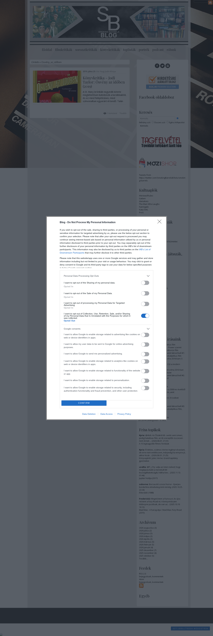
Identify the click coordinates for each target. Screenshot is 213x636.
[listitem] (106, 276)
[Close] (160, 222)
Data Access (106, 414)
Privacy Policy (124, 414)
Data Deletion (89, 414)
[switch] (145, 283)
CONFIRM (84, 403)
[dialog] (106, 318)
